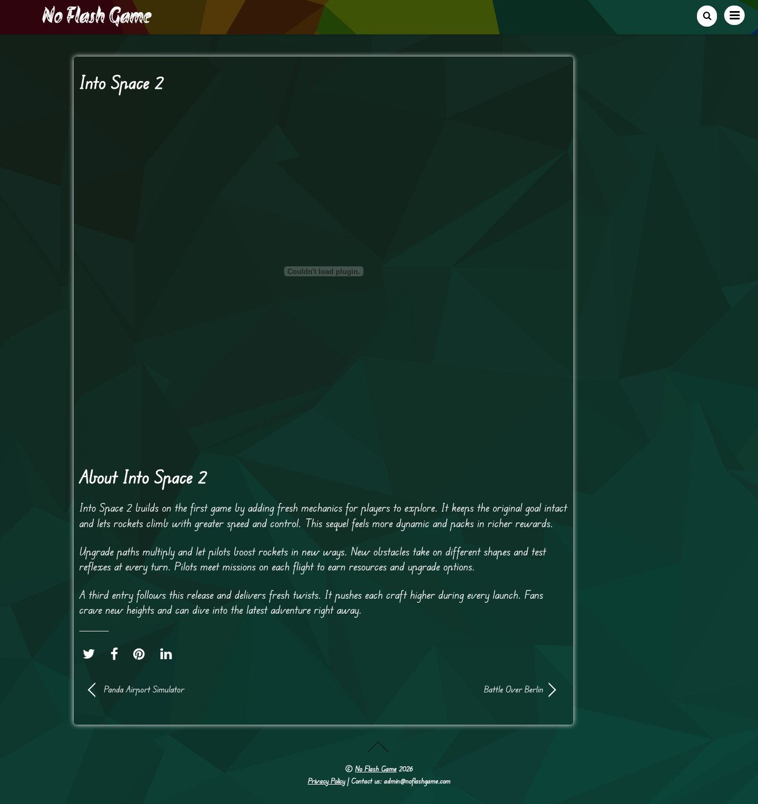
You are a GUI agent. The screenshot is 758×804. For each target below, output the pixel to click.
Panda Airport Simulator (144, 689)
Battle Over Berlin (440, 689)
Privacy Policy (326, 780)
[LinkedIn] (169, 654)
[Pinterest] (141, 654)
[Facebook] (117, 654)
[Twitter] (91, 654)
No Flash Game (376, 768)
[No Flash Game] (98, 22)
